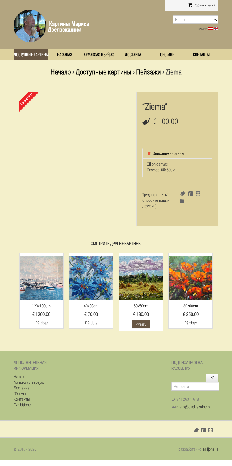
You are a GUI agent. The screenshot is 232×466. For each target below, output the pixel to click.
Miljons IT (210, 449)
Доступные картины (31, 54)
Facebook (190, 193)
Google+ (182, 201)
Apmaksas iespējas (99, 54)
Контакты (201, 54)
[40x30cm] (91, 277)
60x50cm (141, 306)
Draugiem (198, 193)
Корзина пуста (204, 5)
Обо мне (167, 54)
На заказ (64, 54)
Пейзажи (148, 71)
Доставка (133, 54)
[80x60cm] (190, 277)
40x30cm (91, 306)
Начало (61, 71)
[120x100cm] (41, 277)
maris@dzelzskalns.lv (193, 406)
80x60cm (190, 306)
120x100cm (41, 306)
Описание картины (168, 153)
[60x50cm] (141, 277)
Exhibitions (22, 405)
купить (141, 324)
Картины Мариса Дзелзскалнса (68, 26)
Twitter (183, 193)
